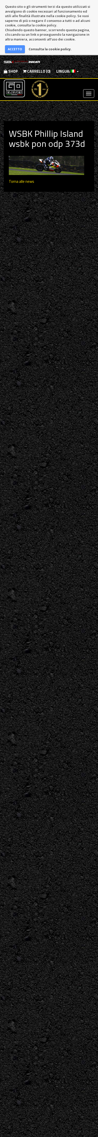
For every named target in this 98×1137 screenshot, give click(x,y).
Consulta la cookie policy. (50, 49)
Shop (13, 71)
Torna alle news (21, 181)
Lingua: (63, 71)
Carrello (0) (38, 71)
